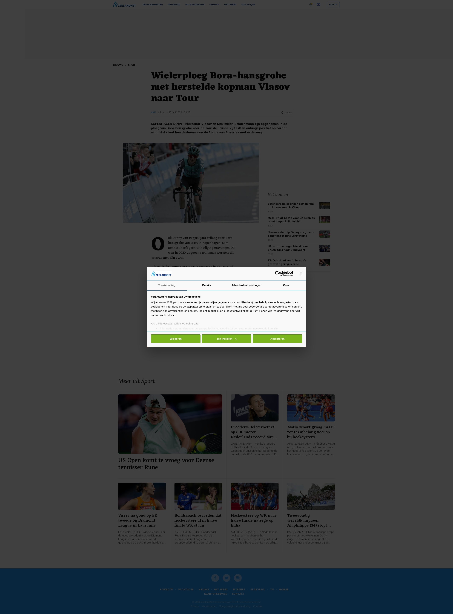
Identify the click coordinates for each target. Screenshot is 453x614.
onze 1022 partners (171, 302)
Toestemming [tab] (166, 285)
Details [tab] (206, 285)
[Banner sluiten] (301, 273)
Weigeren (176, 338)
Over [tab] (286, 285)
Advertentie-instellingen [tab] (246, 285)
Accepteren (277, 338)
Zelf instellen (224, 338)
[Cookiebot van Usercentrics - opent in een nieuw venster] (277, 273)
